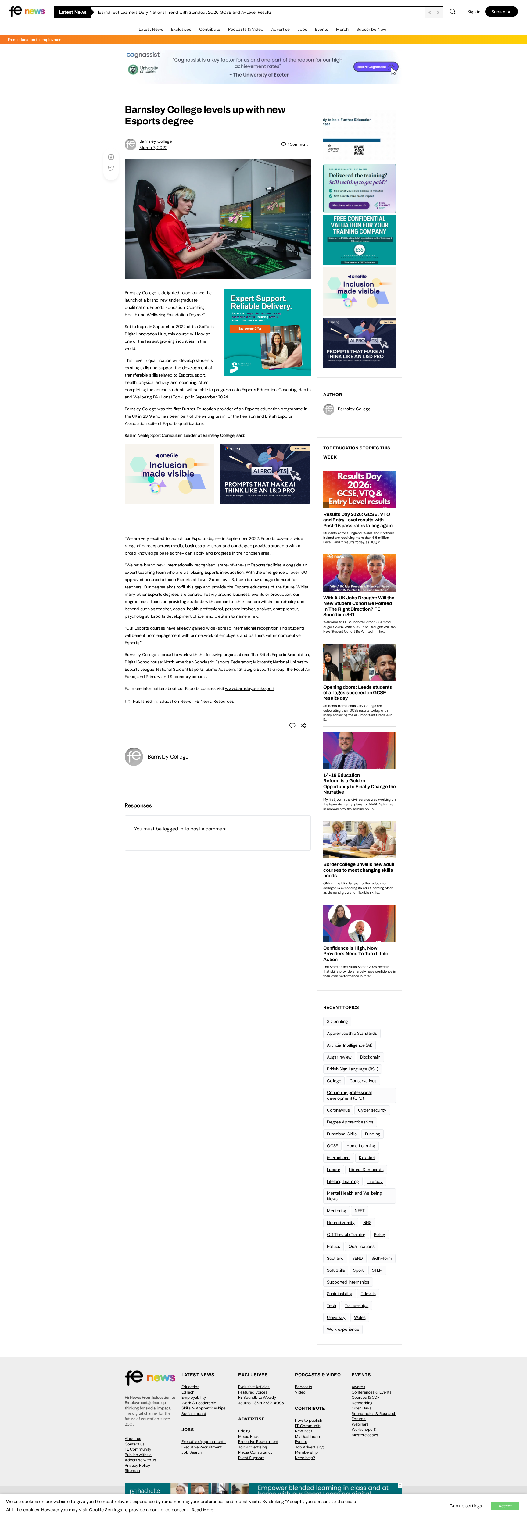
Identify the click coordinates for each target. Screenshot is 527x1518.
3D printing (337, 1021)
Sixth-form (381, 1258)
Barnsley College (155, 141)
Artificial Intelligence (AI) (349, 1045)
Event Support (251, 1457)
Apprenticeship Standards (352, 1033)
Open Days (361, 1408)
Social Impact (193, 1413)
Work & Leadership (198, 1402)
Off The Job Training (346, 1234)
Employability (193, 1397)
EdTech (187, 1392)
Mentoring (336, 1210)
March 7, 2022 (153, 147)
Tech (331, 1305)
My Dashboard (308, 1436)
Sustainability (339, 1293)
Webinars (360, 1424)
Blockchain (370, 1057)
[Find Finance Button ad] (359, 188)
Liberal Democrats (366, 1169)
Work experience (343, 1329)
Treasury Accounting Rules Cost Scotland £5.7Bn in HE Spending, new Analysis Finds (181, 12)
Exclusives (181, 29)
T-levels (368, 1293)
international (338, 1157)
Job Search (191, 1452)
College (334, 1081)
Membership (306, 1452)
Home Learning (360, 1145)
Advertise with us (140, 1460)
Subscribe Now (371, 29)
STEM (377, 1270)
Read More (202, 1510)
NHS (367, 1222)
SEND (357, 1258)
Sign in (474, 11)
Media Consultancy (255, 1452)
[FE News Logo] (27, 11)
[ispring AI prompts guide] (265, 501)
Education (190, 1386)
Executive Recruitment (201, 1447)
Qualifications (362, 1246)
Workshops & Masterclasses (365, 1432)
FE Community (138, 1449)
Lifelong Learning (343, 1181)
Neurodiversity (341, 1222)
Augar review (339, 1057)
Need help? (305, 1457)
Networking (362, 1402)
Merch (342, 29)
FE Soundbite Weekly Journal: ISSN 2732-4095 (261, 1400)
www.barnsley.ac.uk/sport (249, 688)
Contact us (135, 1444)
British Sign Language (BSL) (352, 1069)
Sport (358, 1270)
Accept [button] (505, 1506)
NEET (360, 1210)
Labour (333, 1169)
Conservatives (363, 1081)
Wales (360, 1317)
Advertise (280, 29)
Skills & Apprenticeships (203, 1408)
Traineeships (356, 1305)
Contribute (209, 29)
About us (133, 1438)
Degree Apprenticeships (350, 1122)
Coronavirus (338, 1110)
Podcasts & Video (245, 29)
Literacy (375, 1181)
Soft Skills (336, 1270)
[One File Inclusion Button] (169, 501)
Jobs (302, 29)
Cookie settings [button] (466, 1506)
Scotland (335, 1258)
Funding (372, 1134)
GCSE (332, 1145)
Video (300, 1392)
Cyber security (372, 1110)
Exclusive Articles (254, 1386)
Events (321, 29)
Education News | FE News (185, 701)
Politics (333, 1246)
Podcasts (303, 1386)
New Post (303, 1431)
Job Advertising (252, 1447)
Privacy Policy (137, 1465)
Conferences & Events (372, 1392)
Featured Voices (252, 1392)
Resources (223, 701)
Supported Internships (348, 1282)
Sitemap (132, 1470)
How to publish (308, 1420)
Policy (379, 1234)
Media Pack (248, 1436)
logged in (173, 829)
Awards (358, 1386)
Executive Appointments (203, 1441)
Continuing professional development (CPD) (349, 1095)
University (336, 1317)
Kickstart (367, 1157)
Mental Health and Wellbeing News (354, 1196)
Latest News (151, 29)
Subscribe (501, 11)
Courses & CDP (366, 1397)
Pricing (244, 1431)
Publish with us (138, 1454)
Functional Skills (342, 1134)
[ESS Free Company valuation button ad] (359, 239)
